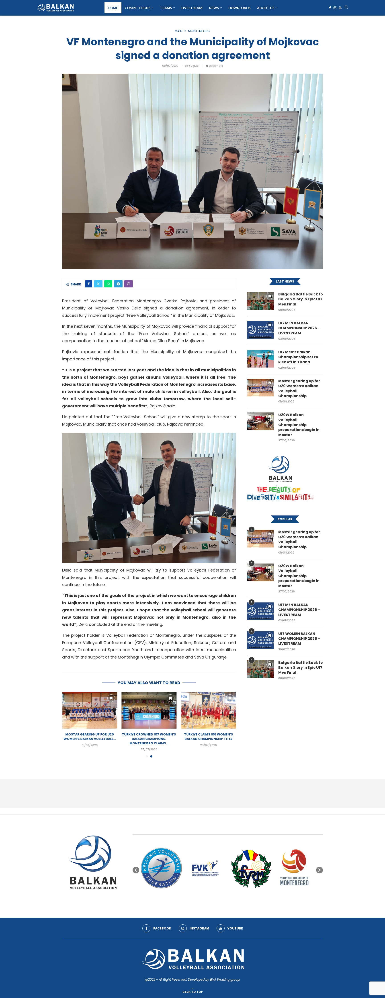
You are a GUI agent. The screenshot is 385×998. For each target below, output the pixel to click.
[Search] (346, 8)
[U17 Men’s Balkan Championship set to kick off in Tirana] (260, 359)
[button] (68, 724)
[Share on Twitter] (98, 283)
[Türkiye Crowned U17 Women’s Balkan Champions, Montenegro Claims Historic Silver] (208, 710)
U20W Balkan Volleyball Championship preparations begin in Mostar (298, 424)
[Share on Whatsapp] (108, 283)
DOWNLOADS (239, 8)
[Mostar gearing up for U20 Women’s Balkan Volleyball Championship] (149, 710)
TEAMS (166, 8)
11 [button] (247, 899)
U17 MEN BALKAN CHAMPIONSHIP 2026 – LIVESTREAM (299, 328)
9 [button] (239, 899)
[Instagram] (334, 8)
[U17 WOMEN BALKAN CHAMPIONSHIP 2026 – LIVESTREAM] (260, 640)
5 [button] (223, 899)
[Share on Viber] (128, 283)
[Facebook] (330, 8)
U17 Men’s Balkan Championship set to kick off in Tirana (298, 357)
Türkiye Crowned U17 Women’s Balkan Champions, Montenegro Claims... (209, 738)
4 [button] (219, 899)
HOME (113, 8)
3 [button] (215, 899)
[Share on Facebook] (88, 283)
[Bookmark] (111, 698)
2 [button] (211, 899)
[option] (161, 868)
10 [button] (243, 899)
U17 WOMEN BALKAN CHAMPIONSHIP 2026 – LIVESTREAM (299, 638)
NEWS (214, 8)
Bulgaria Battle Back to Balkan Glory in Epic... (90, 736)
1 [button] (207, 899)
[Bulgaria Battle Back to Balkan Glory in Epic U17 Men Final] (89, 710)
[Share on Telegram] (118, 283)
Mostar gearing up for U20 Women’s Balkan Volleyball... (149, 736)
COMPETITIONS (137, 8)
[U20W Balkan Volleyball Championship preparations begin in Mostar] (260, 421)
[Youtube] (340, 8)
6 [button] (227, 899)
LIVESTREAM (191, 8)
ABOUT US (265, 8)
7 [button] (231, 899)
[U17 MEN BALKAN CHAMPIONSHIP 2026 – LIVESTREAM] (260, 330)
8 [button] (235, 899)
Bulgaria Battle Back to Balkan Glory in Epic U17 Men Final (300, 299)
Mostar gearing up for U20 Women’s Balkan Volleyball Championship (299, 388)
